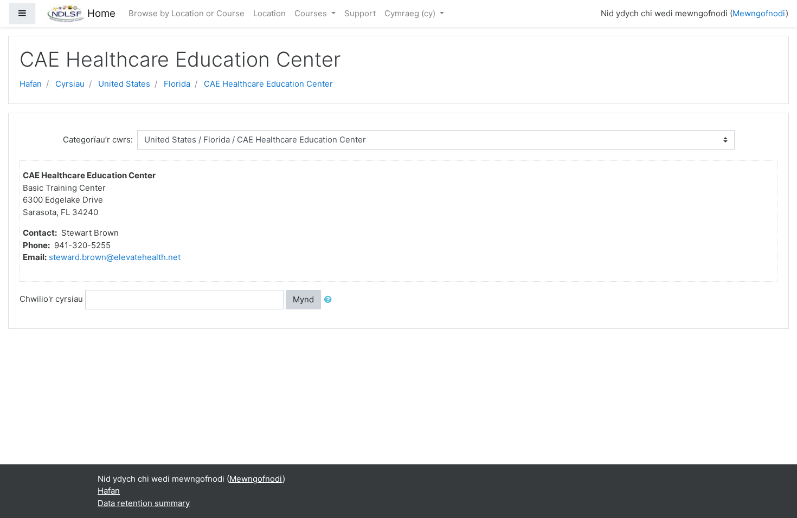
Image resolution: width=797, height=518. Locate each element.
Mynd (303, 299)
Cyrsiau (70, 84)
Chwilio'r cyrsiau (51, 299)
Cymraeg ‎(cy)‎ (411, 13)
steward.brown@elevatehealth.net (115, 257)
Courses (311, 13)
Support (360, 13)
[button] (330, 300)
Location (269, 13)
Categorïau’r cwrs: (98, 139)
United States (124, 84)
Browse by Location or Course (186, 13)
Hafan (31, 84)
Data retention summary (144, 503)
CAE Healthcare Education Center (268, 84)
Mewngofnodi (759, 13)
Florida (177, 84)
